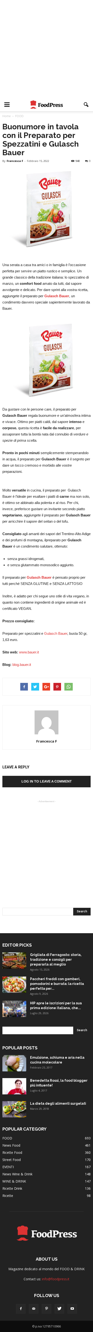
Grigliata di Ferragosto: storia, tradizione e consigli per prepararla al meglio (56, 959)
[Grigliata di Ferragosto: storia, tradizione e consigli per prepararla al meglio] (14, 960)
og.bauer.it (23, 665)
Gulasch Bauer (56, 296)
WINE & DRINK (14, 1181)
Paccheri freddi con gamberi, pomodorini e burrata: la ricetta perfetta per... (57, 983)
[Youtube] (72, 1309)
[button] (86, 104)
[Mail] (33, 1309)
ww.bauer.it (30, 652)
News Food (11, 1145)
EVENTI (8, 1167)
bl (13, 665)
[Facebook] (21, 1309)
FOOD (7, 1138)
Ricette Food (12, 1152)
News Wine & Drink (17, 1174)
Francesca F (15, 161)
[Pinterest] (46, 1309)
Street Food (11, 1159)
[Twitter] (59, 1309)
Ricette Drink (12, 1188)
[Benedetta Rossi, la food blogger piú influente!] (14, 1086)
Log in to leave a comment (46, 781)
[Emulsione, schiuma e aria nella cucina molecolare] (14, 1063)
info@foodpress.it (55, 1279)
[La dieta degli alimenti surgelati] (14, 1109)
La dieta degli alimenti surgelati (58, 1103)
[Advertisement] (46, 49)
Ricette (7, 1195)
